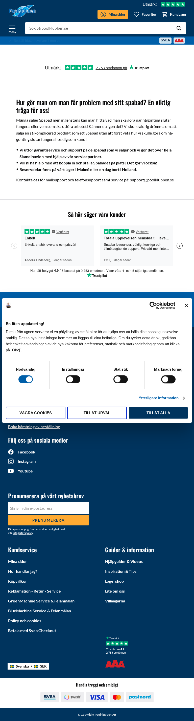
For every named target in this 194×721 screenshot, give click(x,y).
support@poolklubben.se (152, 179)
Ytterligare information (159, 398)
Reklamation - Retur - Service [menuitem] (34, 591)
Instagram (27, 461)
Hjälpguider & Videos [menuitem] (124, 561)
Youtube (25, 470)
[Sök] (179, 28)
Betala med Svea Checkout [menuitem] (32, 630)
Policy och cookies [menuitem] (24, 620)
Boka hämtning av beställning (34, 426)
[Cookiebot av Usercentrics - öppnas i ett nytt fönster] (153, 305)
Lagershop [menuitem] (114, 581)
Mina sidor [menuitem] (17, 561)
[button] (12, 28)
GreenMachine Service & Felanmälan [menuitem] (41, 600)
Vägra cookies (35, 413)
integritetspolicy (23, 533)
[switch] (73, 379)
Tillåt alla (158, 413)
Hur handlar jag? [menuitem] (22, 571)
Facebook (26, 451)
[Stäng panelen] (186, 305)
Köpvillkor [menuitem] (17, 581)
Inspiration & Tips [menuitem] (120, 571)
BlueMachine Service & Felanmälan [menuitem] (39, 610)
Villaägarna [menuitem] (115, 600)
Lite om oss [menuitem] (115, 591)
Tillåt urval (97, 413)
